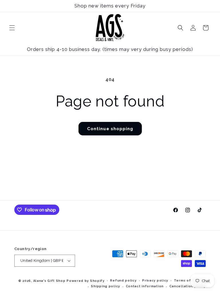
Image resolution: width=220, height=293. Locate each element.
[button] (12, 27)
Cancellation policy (187, 286)
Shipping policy (105, 286)
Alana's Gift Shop (49, 281)
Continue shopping (110, 128)
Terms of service (190, 280)
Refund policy (123, 280)
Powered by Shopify (85, 281)
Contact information (145, 286)
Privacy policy (155, 280)
